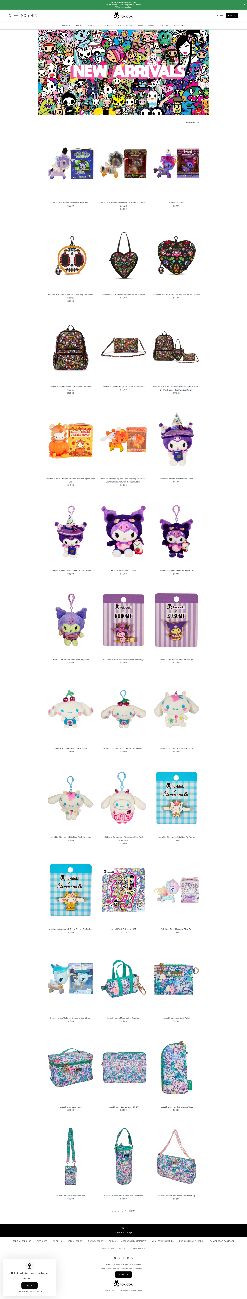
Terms (112, 1241)
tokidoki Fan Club (22, 1241)
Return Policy (75, 1241)
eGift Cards (164, 26)
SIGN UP (123, 1274)
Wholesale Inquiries (163, 1241)
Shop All (65, 26)
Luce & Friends (107, 26)
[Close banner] (244, 4)
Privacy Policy (95, 1241)
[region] (123, 5)
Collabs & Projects (125, 26)
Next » (132, 1210)
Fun (78, 26)
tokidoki (111, 1290)
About (140, 26)
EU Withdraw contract (222, 1241)
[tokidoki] (123, 15)
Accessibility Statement (134, 1241)
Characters (91, 26)
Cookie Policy (138, 1248)
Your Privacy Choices (113, 1248)
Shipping (57, 1241)
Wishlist (151, 26)
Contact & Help (180, 26)
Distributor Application (191, 1241)
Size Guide (42, 1241)
